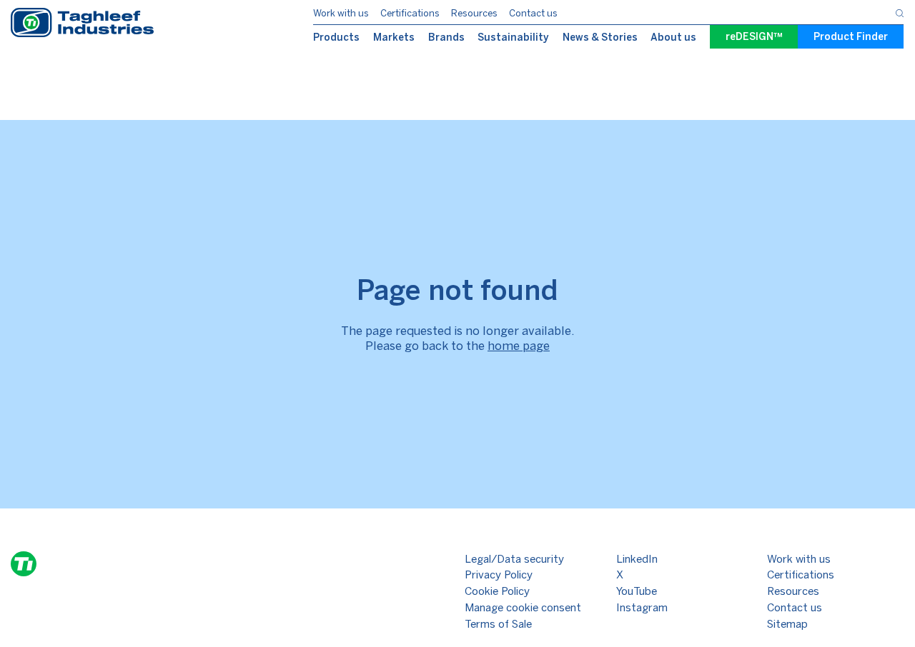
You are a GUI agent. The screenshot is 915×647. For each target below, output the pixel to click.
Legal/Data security (514, 559)
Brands (446, 37)
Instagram (642, 607)
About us (673, 37)
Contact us (533, 13)
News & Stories (600, 37)
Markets (394, 37)
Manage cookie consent (523, 607)
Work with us (341, 13)
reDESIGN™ (754, 37)
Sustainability (513, 37)
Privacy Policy (499, 574)
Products (336, 37)
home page (519, 345)
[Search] (900, 12)
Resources (474, 13)
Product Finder (850, 37)
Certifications (410, 13)
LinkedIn (637, 559)
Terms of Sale (498, 624)
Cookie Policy (497, 591)
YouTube (636, 591)
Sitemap (787, 624)
